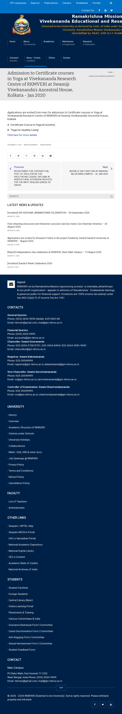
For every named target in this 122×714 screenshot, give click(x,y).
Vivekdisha (82, 2)
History (13, 414)
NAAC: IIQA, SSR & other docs (25, 452)
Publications (51, 2)
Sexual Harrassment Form (23, 643)
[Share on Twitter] (18, 156)
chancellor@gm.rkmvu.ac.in (30, 349)
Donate (66, 58)
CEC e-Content (17, 557)
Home (12, 41)
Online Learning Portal (21, 606)
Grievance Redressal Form (23, 624)
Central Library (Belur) (21, 600)
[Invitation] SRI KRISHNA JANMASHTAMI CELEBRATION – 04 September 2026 (48, 212)
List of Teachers (18, 501)
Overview (14, 421)
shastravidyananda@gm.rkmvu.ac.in (59, 394)
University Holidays (19, 439)
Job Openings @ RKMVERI (23, 458)
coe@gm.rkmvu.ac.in (26, 394)
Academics (49, 41)
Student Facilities (18, 587)
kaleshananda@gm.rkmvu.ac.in (62, 364)
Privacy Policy (16, 464)
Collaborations (17, 445)
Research (89, 42)
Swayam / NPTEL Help (21, 526)
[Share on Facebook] (10, 156)
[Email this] (51, 156)
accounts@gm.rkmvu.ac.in (29, 337)
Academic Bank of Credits (23, 563)
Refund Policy (16, 476)
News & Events (45, 145)
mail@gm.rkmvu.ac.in (50, 322)
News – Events (33, 59)
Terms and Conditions (21, 470)
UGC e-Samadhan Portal (22, 538)
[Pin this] (34, 156)
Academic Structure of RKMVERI (27, 427)
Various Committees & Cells (24, 618)
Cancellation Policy (19, 483)
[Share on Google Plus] (26, 156)
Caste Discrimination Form (24, 631)
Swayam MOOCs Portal (22, 532)
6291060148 (52, 318)
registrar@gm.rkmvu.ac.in (29, 364)
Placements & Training (21, 612)
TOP (61, 688)
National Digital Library (21, 550)
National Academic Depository (26, 544)
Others (52, 58)
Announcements (30, 145)
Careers (66, 2)
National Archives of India (23, 569)
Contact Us (88, 10)
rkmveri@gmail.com (26, 322)
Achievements (17, 507)
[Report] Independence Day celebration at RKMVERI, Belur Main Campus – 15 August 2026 (54, 252)
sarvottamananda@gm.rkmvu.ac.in (56, 379)
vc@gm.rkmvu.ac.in (25, 379)
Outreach (14, 59)
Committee (46, 624)
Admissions (68, 42)
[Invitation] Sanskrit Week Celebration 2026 (29, 263)
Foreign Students (18, 593)
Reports (35, 2)
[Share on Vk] (43, 156)
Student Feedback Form (22, 649)
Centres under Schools (21, 433)
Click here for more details (22, 135)
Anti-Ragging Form (19, 637)
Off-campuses (18, 2)
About (29, 42)
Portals (97, 2)
